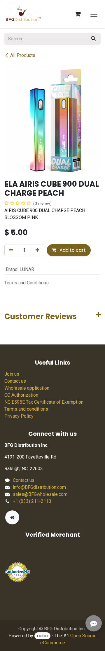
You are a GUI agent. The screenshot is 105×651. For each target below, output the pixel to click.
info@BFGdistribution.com (39, 487)
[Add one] (37, 250)
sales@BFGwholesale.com (40, 494)
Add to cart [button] (72, 250)
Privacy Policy (19, 416)
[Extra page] (12, 517)
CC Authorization (21, 395)
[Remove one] (11, 250)
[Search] (93, 39)
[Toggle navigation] (94, 14)
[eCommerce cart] (78, 14)
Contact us (15, 381)
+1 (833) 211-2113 (32, 501)
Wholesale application (26, 388)
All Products (22, 55)
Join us (11, 374)
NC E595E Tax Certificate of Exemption (43, 402)
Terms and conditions (26, 409)
